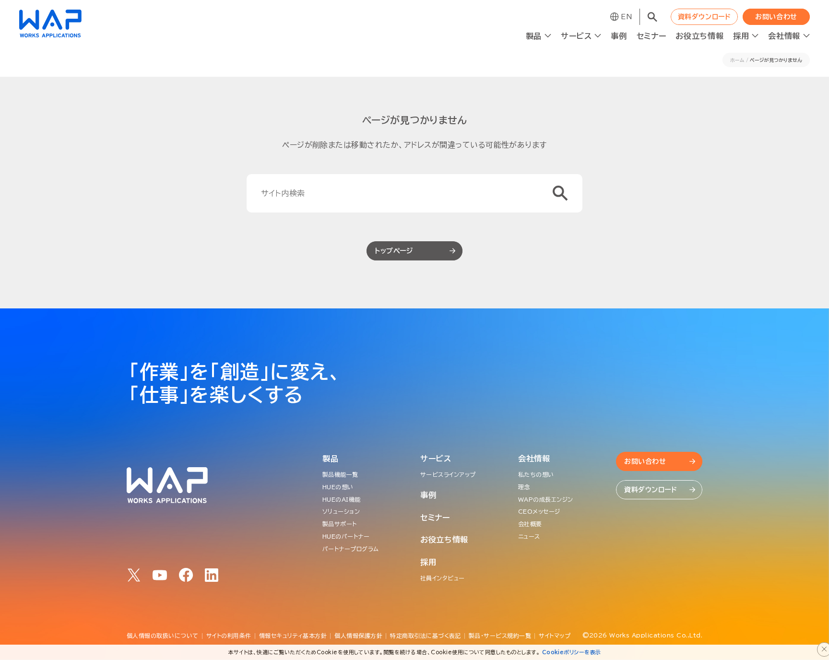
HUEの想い (338, 487)
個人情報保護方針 (358, 635)
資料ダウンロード (704, 16)
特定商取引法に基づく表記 (425, 635)
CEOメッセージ (539, 511)
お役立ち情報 (699, 36)
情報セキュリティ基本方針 (293, 635)
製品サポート (339, 524)
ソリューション (341, 511)
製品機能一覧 (340, 474)
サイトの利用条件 (228, 635)
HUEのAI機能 (341, 499)
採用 (428, 562)
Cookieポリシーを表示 (571, 652)
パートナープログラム (350, 549)
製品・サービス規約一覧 (500, 635)
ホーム (737, 60)
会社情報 (534, 458)
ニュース (529, 536)
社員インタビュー (442, 578)
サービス (435, 458)
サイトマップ (554, 635)
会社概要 (530, 524)
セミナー (651, 36)
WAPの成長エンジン (545, 499)
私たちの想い (536, 474)
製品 (330, 458)
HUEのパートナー (345, 536)
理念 (524, 487)
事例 (619, 36)
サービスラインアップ (448, 474)
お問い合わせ (776, 16)
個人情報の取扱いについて (163, 635)
